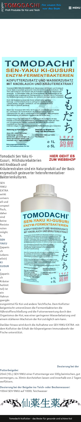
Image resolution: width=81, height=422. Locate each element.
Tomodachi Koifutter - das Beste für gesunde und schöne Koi (40, 418)
